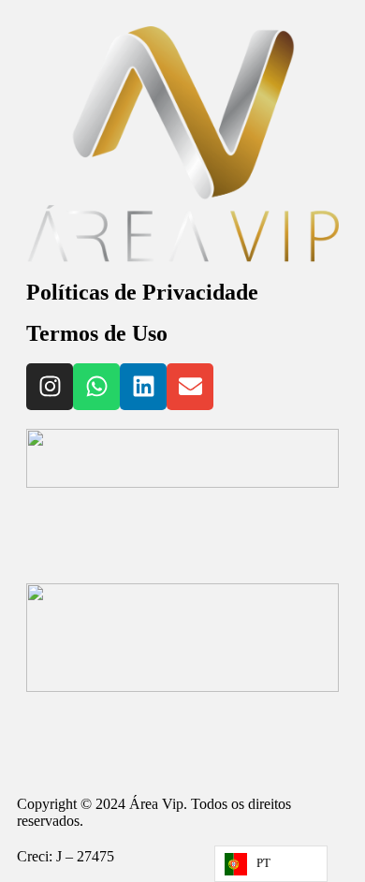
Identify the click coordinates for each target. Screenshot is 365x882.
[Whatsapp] (96, 386)
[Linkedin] (143, 386)
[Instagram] (49, 386)
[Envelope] (190, 386)
